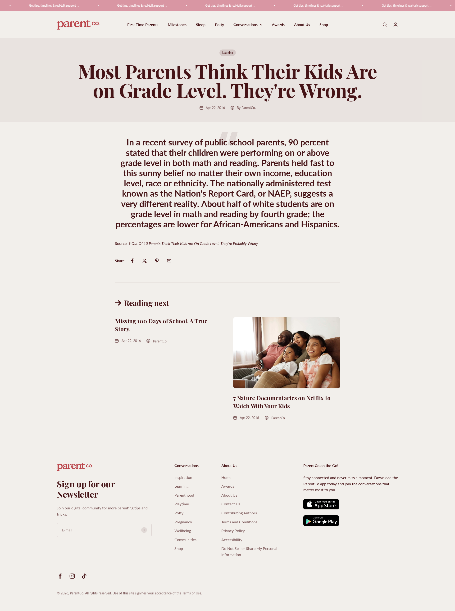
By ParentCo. (246, 107)
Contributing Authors (239, 512)
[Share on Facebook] (132, 260)
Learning (227, 53)
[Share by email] (169, 260)
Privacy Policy (233, 530)
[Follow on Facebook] (60, 576)
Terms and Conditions (239, 521)
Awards (278, 24)
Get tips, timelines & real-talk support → (44, 6)
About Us (302, 24)
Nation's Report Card (214, 193)
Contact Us (230, 503)
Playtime (181, 503)
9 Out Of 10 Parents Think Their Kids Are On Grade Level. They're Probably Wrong (193, 243)
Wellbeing (182, 530)
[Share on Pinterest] (157, 260)
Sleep (200, 24)
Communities (185, 539)
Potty (219, 24)
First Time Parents (142, 24)
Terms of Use (191, 593)
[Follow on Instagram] (72, 576)
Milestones (177, 24)
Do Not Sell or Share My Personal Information (249, 551)
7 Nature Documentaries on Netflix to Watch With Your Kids (281, 402)
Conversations (245, 24)
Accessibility (231, 539)
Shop (323, 24)
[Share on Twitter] (144, 260)
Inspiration (183, 477)
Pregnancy (183, 521)
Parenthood (184, 495)
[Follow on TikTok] (84, 576)
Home (226, 477)
